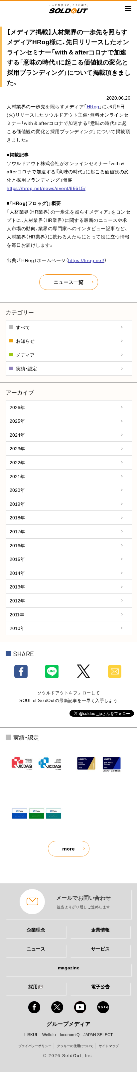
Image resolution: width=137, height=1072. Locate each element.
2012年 (17, 600)
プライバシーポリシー (35, 1045)
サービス (100, 948)
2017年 (17, 531)
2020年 (17, 490)
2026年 (17, 407)
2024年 (17, 434)
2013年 (17, 586)
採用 (33, 986)
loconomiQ (69, 1034)
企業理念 (36, 929)
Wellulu (49, 1034)
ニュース (36, 948)
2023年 (17, 448)
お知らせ (25, 340)
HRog (93, 106)
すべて (23, 327)
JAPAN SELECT (98, 1034)
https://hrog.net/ (86, 260)
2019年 (17, 503)
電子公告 (100, 986)
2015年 (17, 559)
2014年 (17, 573)
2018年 (17, 517)
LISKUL (31, 1034)
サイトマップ (109, 1045)
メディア (25, 354)
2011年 (17, 614)
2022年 (17, 462)
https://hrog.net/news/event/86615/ (46, 188)
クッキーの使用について (75, 1045)
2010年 (17, 628)
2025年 (17, 420)
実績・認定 (26, 368)
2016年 (17, 545)
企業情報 (100, 929)
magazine (68, 967)
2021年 (17, 476)
